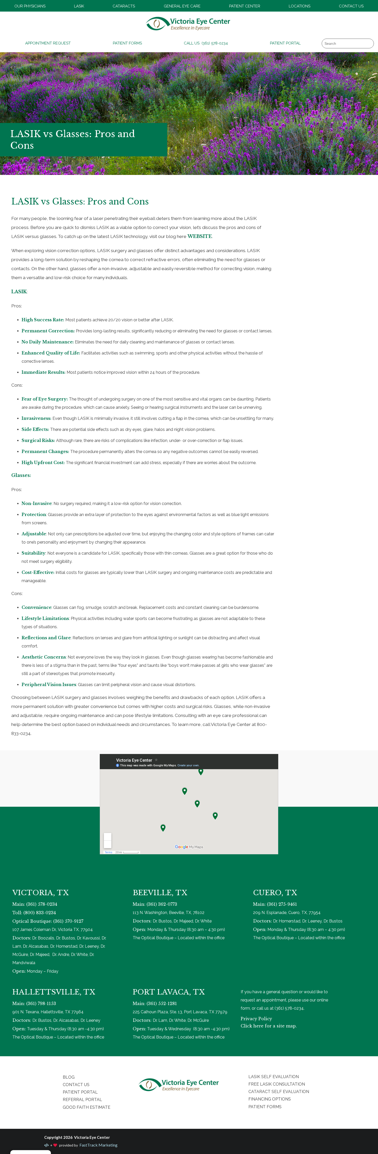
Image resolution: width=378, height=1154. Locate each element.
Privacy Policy (256, 1018)
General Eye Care (182, 6)
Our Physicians (30, 6)
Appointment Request (48, 43)
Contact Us (351, 6)
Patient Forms (127, 43)
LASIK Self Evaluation (273, 1076)
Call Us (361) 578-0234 (206, 43)
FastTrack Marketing (98, 1144)
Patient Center (244, 6)
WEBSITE (199, 236)
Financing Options (269, 1099)
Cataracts (124, 6)
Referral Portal (82, 1099)
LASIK (79, 6)
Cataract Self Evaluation (278, 1091)
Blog (69, 1077)
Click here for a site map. (269, 1025)
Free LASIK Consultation (276, 1084)
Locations (299, 6)
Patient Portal (285, 43)
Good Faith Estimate (86, 1107)
